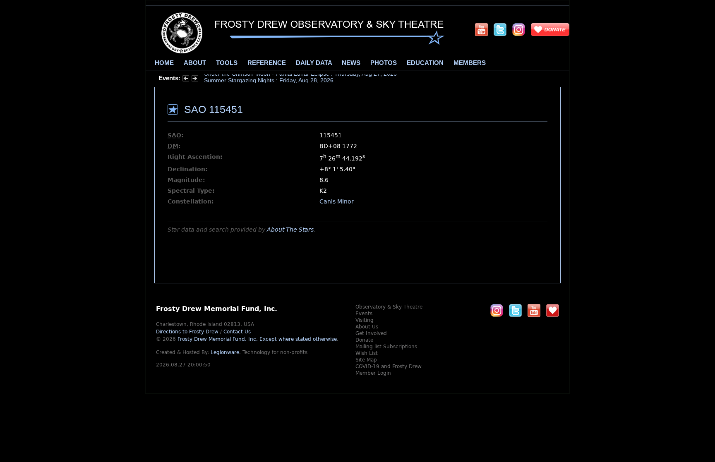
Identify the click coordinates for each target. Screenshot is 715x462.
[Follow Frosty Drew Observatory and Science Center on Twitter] (515, 310)
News (351, 63)
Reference (266, 63)
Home (164, 63)
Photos (383, 63)
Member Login (373, 373)
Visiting (364, 320)
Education (425, 63)
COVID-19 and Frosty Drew (388, 366)
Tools (227, 63)
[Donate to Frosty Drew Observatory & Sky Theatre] (552, 310)
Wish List (366, 353)
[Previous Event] (185, 79)
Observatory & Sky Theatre (388, 307)
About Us (366, 327)
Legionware (225, 352)
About (195, 63)
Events (363, 313)
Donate (364, 340)
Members (469, 63)
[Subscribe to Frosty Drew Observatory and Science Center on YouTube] (481, 29)
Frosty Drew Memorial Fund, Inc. (257, 339)
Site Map (366, 360)
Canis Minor (336, 201)
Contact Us (237, 332)
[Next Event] (195, 79)
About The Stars (290, 229)
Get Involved (371, 333)
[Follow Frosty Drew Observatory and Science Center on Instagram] (518, 29)
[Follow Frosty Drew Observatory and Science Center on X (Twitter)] (500, 29)
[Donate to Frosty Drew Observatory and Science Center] (550, 29)
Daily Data (314, 63)
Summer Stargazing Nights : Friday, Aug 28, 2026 (269, 78)
